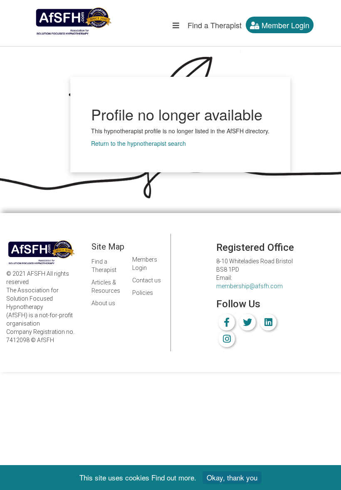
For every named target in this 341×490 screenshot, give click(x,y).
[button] (175, 27)
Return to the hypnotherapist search (138, 143)
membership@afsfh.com (249, 286)
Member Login (284, 25)
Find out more (172, 477)
